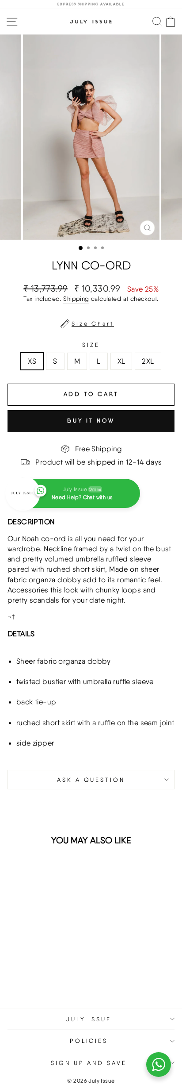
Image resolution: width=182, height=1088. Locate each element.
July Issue (89, 1019)
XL (121, 361)
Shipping (76, 298)
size (91, 344)
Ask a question (91, 779)
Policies (89, 1040)
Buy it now (91, 420)
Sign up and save (89, 1062)
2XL (148, 361)
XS (32, 361)
